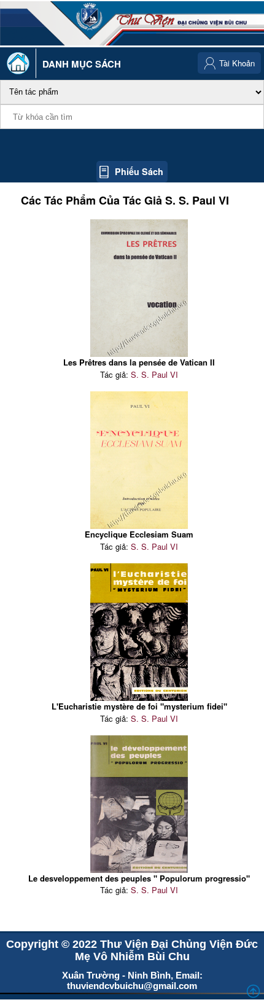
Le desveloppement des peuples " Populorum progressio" (139, 878)
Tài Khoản (237, 63)
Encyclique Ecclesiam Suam (139, 534)
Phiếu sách (139, 171)
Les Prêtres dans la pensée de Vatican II (139, 362)
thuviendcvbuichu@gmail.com (132, 985)
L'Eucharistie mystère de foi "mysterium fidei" (139, 706)
